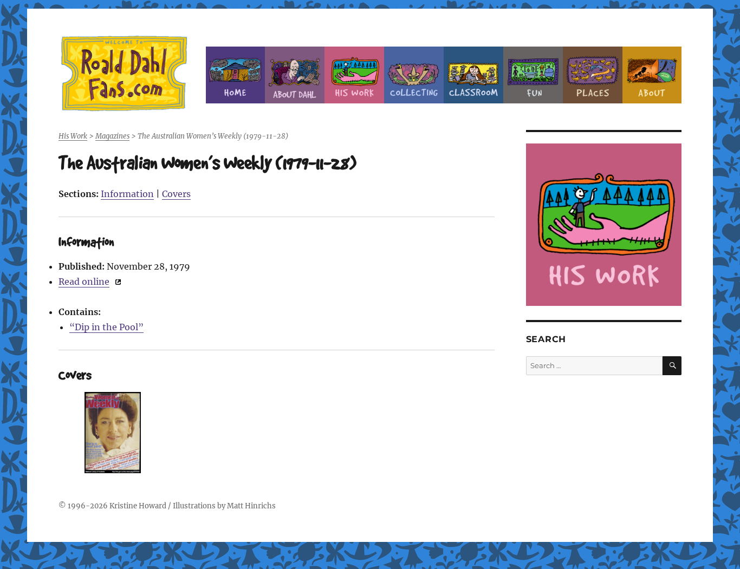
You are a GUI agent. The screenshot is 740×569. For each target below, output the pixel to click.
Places (592, 75)
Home (235, 75)
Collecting (414, 75)
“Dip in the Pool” (106, 327)
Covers (176, 193)
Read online (84, 281)
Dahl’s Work (354, 75)
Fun (533, 75)
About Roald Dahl (294, 75)
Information (127, 193)
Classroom (473, 75)
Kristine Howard (137, 506)
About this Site (652, 75)
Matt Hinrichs (251, 506)
